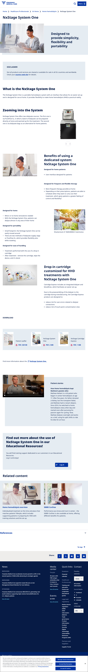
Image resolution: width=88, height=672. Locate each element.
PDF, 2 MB (49, 345)
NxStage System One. (38, 361)
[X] (66, 556)
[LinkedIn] (78, 556)
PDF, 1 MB (77, 345)
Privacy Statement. (43, 666)
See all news (5, 599)
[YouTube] (72, 556)
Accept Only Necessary (65, 664)
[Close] (85, 664)
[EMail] (84, 556)
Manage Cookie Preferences (65, 659)
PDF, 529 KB (22, 345)
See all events (54, 602)
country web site (21, 75)
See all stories (54, 589)
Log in (62, 465)
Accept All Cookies (65, 668)
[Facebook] (60, 556)
